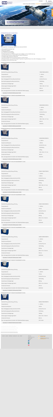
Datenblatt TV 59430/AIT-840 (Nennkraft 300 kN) (12, 322)
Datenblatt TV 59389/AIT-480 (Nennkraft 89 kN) (12, 126)
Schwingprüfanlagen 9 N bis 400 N (8, 326)
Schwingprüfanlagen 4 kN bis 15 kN (9, 329)
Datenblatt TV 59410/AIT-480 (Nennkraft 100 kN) (12, 159)
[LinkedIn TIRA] (29, 340)
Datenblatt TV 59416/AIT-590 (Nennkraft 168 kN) (12, 257)
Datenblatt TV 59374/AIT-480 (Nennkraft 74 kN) (12, 92)
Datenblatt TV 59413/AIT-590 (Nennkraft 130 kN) (12, 224)
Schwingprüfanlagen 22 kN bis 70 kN (9, 330)
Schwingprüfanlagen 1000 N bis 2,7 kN (9, 328)
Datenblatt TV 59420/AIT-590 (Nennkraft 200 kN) (12, 290)
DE (48, 1)
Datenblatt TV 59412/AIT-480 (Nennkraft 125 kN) (12, 192)
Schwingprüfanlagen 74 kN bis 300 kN (9, 332)
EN (50, 1)
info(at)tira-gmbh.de (43, 338)
